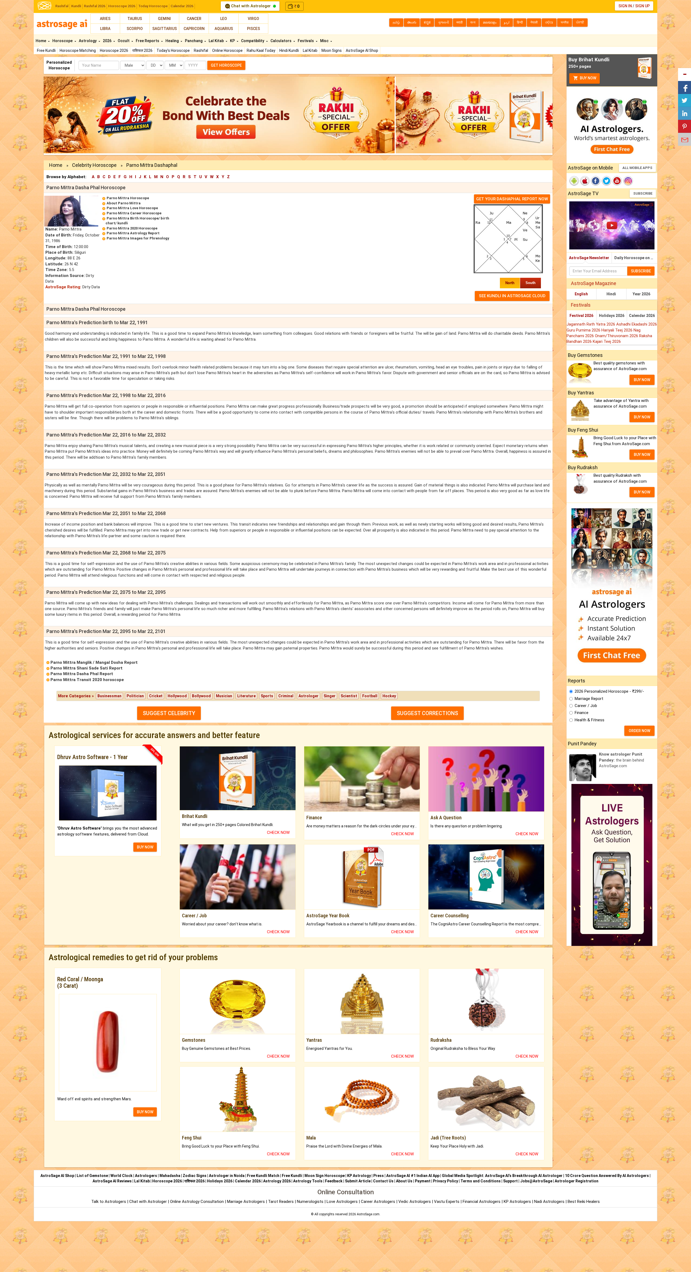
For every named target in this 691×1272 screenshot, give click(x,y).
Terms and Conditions (480, 1181)
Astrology (88, 41)
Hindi (611, 294)
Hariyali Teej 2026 (617, 330)
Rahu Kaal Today (261, 50)
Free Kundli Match (263, 1175)
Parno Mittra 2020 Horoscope (132, 228)
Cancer (194, 18)
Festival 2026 (581, 315)
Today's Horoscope (173, 50)
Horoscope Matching (78, 50)
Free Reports (148, 41)
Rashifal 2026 (94, 6)
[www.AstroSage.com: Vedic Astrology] (44, 5)
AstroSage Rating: (63, 287)
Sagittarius (164, 28)
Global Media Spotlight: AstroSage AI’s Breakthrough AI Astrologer (502, 1175)
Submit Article (358, 1181)
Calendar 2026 (182, 6)
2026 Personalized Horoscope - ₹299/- (609, 691)
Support (510, 1181)
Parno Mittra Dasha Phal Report (81, 673)
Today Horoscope (153, 6)
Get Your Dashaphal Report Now (512, 199)
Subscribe (642, 193)
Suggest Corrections (427, 713)
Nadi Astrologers (549, 1201)
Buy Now (587, 78)
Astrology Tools (308, 1181)
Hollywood (177, 696)
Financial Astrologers (481, 1201)
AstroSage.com (368, 1214)
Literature (246, 696)
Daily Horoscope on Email (635, 258)
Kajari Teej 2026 (607, 341)
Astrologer (309, 696)
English (581, 294)
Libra (105, 28)
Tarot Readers (281, 1201)
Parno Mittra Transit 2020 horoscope (87, 679)
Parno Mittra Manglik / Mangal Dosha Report (94, 662)
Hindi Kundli (289, 50)
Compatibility (253, 41)
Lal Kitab (310, 50)
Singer (330, 696)
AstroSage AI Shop (362, 50)
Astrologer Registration (576, 1181)
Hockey (389, 696)
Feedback (334, 1181)
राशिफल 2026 (142, 50)
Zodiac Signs (194, 1175)
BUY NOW (145, 847)
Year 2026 (641, 294)
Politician (135, 696)
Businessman (109, 696)
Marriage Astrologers (246, 1201)
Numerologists (310, 1201)
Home (41, 41)
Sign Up (642, 6)
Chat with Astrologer (251, 6)
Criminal (285, 696)
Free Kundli (46, 50)
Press (378, 1175)
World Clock (121, 1175)
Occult (124, 41)
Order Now (639, 731)
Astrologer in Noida (227, 1175)
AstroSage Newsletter (589, 258)
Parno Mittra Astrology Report (133, 233)
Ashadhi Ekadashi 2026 (636, 324)
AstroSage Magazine (593, 283)
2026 (107, 41)
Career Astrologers (378, 1201)
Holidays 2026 (611, 315)
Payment (423, 1181)
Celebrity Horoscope (94, 165)
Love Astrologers (342, 1201)
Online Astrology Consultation (197, 1201)
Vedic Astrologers (414, 1201)
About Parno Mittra (124, 203)
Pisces (253, 28)
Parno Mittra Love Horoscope (132, 208)
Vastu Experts (446, 1201)
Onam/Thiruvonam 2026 (617, 335)
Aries (105, 18)
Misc (324, 41)
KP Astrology (359, 1175)
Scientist (349, 696)
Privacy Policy (445, 1181)
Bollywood (201, 696)
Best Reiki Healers (584, 1201)
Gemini (164, 18)
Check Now (278, 832)
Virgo (253, 18)
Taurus (134, 18)
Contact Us (383, 1181)
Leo (223, 18)
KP (233, 41)
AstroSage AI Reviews (112, 1181)
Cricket (155, 696)
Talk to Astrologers (108, 1201)
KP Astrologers (518, 1201)
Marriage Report (589, 698)
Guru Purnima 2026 (584, 330)
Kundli (76, 6)
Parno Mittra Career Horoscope (134, 213)
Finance (581, 712)
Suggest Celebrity (169, 713)
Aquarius (224, 28)
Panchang (194, 41)
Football (369, 696)
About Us (404, 1181)
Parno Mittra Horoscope (128, 198)
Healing (172, 41)
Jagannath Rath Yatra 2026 (591, 324)
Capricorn (194, 28)
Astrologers (146, 1175)
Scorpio (135, 28)
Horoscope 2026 (121, 6)
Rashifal (61, 6)
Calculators (281, 41)
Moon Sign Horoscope (324, 1175)
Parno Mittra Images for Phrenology (138, 238)
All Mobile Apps (637, 168)
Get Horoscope (226, 65)
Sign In (625, 6)
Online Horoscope (227, 50)
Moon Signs (331, 50)
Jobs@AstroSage (536, 1181)
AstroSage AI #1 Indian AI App (412, 1175)
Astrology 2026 (277, 1181)
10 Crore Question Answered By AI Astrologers (607, 1175)
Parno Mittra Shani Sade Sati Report (86, 668)
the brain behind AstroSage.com (621, 760)
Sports (267, 696)
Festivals (306, 41)
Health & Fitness (589, 720)
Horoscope (62, 41)
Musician (224, 696)
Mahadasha (170, 1175)
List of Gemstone (92, 1175)
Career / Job (586, 705)
